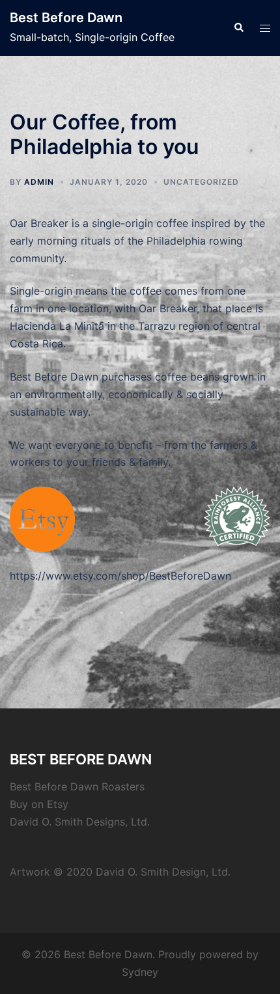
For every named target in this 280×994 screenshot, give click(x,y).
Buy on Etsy (39, 804)
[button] (238, 28)
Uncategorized (201, 182)
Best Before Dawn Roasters (77, 786)
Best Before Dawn (66, 17)
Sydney (140, 971)
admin (39, 182)
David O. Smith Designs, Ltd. (80, 821)
